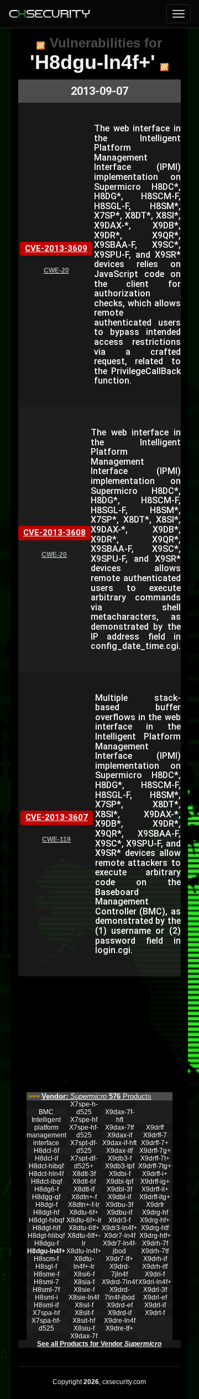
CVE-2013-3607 (56, 817)
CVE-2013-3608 (54, 533)
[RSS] (40, 45)
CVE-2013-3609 (56, 248)
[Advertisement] (99, 1031)
